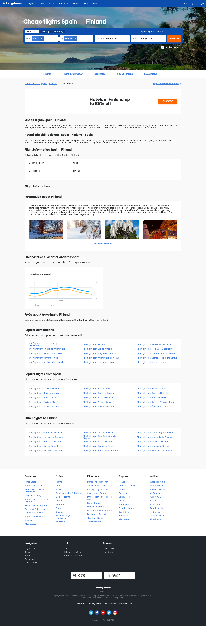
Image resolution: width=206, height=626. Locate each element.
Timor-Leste (30, 482)
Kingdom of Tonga (33, 495)
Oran (58, 508)
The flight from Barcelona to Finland (100, 450)
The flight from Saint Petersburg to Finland (99, 437)
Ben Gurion (124, 516)
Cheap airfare (32, 84)
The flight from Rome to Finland (152, 442)
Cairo (121, 501)
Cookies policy (110, 604)
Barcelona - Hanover (97, 482)
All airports (124, 519)
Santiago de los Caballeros (69, 493)
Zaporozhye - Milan (96, 486)
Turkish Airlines (157, 516)
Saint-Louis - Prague (97, 493)
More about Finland (103, 243)
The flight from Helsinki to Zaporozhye (155, 349)
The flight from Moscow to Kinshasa (46, 437)
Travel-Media (31, 563)
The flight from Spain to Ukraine (98, 397)
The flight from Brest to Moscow (44, 393)
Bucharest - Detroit (96, 514)
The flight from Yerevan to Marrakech (155, 344)
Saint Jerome (125, 497)
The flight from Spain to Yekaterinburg (155, 402)
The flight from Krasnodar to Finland (154, 437)
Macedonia (124, 504)
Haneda (123, 482)
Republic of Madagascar (36, 505)
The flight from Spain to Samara (44, 388)
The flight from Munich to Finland (153, 446)
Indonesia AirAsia (158, 482)
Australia (29, 520)
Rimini (59, 501)
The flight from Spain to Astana (44, 406)
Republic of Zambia (34, 513)
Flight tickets (31, 548)
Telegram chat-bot (73, 552)
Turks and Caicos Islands (36, 509)
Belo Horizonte (63, 497)
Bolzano (60, 504)
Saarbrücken (125, 512)
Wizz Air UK (155, 497)
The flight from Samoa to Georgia (99, 362)
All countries (30, 524)
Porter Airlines (156, 486)
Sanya (59, 489)
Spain (44, 84)
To (62, 39)
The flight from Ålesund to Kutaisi (153, 406)
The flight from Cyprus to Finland (99, 446)
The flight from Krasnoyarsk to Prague (101, 358)
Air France (155, 504)
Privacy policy (94, 604)
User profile (108, 548)
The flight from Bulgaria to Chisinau (100, 353)
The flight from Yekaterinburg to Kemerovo (44, 344)
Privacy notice (125, 604)
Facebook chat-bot (73, 556)
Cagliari (59, 512)
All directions (93, 522)
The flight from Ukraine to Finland (99, 433)
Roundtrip (31, 31)
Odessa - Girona (95, 518)
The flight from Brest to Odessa (152, 388)
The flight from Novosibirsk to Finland (155, 450)
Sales (27, 552)
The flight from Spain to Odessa (98, 393)
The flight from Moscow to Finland (45, 450)
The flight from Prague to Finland (45, 442)
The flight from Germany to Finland (46, 433)
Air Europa (155, 512)
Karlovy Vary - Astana (97, 489)
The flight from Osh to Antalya (97, 349)
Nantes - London (95, 507)
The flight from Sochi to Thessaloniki (46, 362)
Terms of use (80, 604)
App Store (108, 552)
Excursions (30, 559)
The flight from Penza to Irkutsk (98, 344)
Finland (53, 84)
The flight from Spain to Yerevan (152, 397)
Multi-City (58, 31)
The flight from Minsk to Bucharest (45, 353)
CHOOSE (167, 101)
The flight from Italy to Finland (97, 442)
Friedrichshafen (126, 508)
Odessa (122, 489)
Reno (58, 486)
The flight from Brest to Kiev (96, 388)
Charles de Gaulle (127, 486)
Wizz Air (154, 501)
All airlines (155, 519)
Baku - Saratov (94, 503)
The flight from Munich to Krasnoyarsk (47, 349)
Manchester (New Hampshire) (64, 517)
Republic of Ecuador (34, 517)
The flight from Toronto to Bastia (152, 362)
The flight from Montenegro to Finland (155, 433)
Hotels (28, 556)
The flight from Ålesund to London (99, 402)
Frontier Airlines (157, 508)
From (28, 39)
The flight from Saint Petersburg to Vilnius (157, 358)
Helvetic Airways (158, 489)
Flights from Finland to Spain (166, 84)
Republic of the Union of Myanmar (36, 500)
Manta (59, 482)
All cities (60, 522)
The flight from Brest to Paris (42, 397)
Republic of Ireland (34, 486)
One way (45, 31)
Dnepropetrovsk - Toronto (99, 511)
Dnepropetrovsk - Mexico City (99, 498)
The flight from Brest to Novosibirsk (100, 406)
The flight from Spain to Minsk (43, 402)
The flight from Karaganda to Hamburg (156, 353)
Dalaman (123, 493)
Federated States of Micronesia (34, 490)
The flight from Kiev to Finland (43, 446)
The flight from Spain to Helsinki (152, 393)
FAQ (66, 548)
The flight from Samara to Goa (43, 358)
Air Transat (155, 493)
